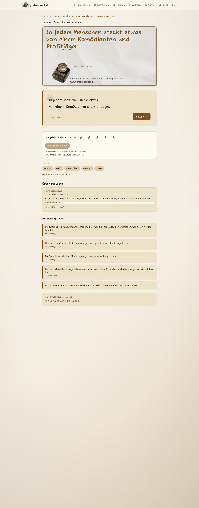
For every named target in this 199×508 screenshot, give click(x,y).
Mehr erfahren (53, 203)
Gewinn (87, 168)
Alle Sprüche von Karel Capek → (63, 301)
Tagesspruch (83, 4)
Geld (58, 168)
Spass (99, 168)
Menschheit (72, 168)
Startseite (46, 16)
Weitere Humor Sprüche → (56, 174)
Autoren (136, 4)
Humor (47, 168)
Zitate (55, 16)
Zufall (165, 4)
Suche (151, 4)
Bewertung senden (57, 145)
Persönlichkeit (65, 16)
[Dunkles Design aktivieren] (173, 5)
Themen (120, 4)
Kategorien (103, 4)
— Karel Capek (55, 116)
